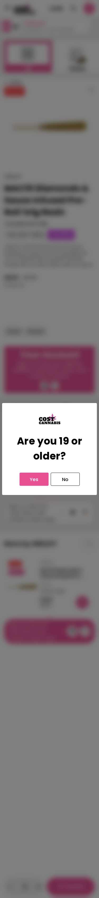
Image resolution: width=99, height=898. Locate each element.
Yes (34, 479)
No (65, 479)
